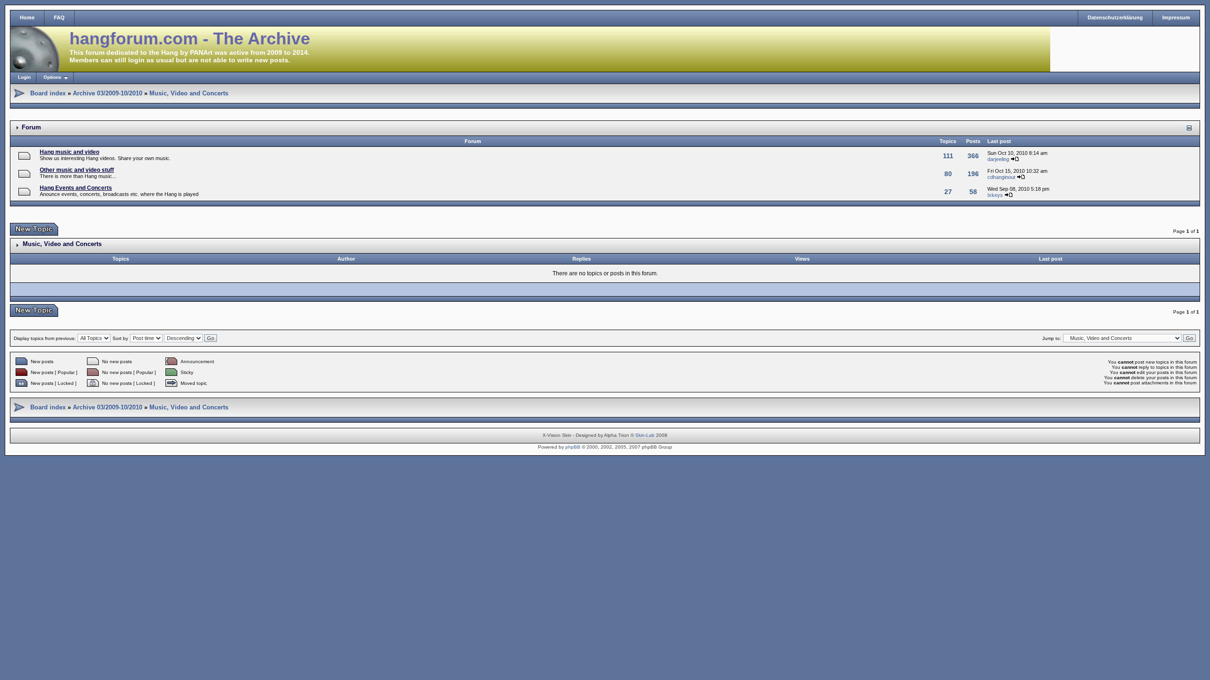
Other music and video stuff (77, 170)
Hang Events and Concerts (76, 188)
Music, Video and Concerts (188, 93)
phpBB (572, 447)
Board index (48, 93)
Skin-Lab (645, 435)
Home (27, 17)
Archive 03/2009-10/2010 (107, 93)
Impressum (1176, 17)
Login (24, 77)
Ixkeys (995, 195)
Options (52, 77)
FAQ (59, 17)
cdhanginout (1001, 177)
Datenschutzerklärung (1115, 17)
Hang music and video (69, 152)
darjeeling (998, 159)
